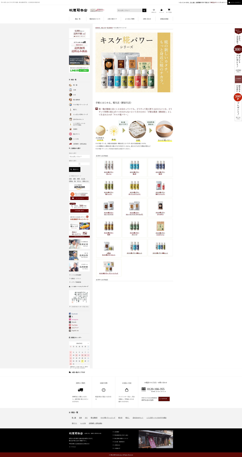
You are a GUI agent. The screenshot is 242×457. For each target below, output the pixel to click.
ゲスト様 (192, 2)
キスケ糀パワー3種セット (134, 253)
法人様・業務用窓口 (119, 441)
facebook (75, 314)
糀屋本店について (95, 19)
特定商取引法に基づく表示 (121, 435)
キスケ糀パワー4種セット (160, 253)
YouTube (75, 325)
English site (75, 330)
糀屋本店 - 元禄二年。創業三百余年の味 (90, 10)
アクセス (73, 446)
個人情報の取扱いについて (121, 438)
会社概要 (116, 431)
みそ (74, 94)
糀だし (75, 109)
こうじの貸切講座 (76, 275)
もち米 (83, 178)
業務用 (75, 129)
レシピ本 (76, 139)
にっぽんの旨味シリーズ (80, 114)
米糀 (74, 178)
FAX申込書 (164, 398)
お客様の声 (117, 448)
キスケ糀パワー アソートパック (108, 273)
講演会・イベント (76, 278)
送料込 (71, 181)
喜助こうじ (85, 181)
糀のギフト (76, 134)
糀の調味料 (76, 99)
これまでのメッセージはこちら (79, 306)
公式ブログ (75, 327)
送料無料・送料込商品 (79, 144)
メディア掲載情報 (76, 282)
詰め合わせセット (78, 119)
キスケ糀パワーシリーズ (80, 104)
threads (74, 322)
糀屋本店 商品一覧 (100, 27)
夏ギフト (74, 423)
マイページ (161, 12)
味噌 (78, 178)
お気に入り (154, 12)
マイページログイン (235, 2)
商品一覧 (77, 19)
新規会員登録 (164, 19)
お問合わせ (117, 445)
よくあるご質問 (129, 19)
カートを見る (169, 12)
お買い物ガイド (112, 19)
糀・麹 (75, 85)
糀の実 (120, 417)
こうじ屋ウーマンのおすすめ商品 (79, 124)
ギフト (79, 181)
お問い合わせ (147, 19)
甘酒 (74, 90)
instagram (75, 319)
